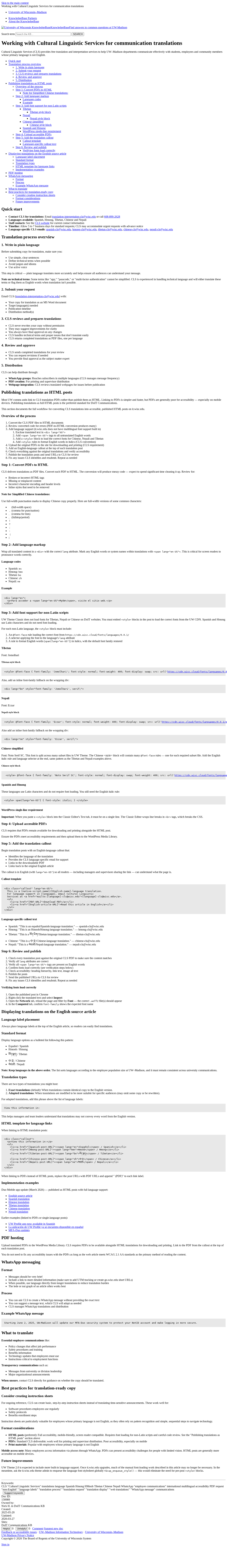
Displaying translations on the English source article (37, 153)
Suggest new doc (53, 1528)
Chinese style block (41, 124)
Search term (8, 33)
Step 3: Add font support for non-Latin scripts (41, 105)
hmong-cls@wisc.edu (84, 229)
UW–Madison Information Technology (61, 1532)
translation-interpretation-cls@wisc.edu (74, 216)
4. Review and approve (29, 76)
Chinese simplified (33, 121)
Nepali (26, 115)
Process (20, 182)
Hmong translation (19, 1202)
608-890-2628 (112, 216)
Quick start (15, 60)
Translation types (25, 163)
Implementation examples (30, 169)
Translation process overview (25, 64)
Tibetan (27, 108)
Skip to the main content (15, 2)
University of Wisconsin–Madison (104, 1532)
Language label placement (30, 156)
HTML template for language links (35, 166)
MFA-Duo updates (19, 1230)
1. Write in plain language (30, 67)
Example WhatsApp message (32, 185)
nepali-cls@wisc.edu (161, 229)
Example (28, 102)
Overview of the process (29, 86)
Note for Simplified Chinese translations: (45, 92)
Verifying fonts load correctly (39, 150)
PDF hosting (16, 172)
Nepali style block (40, 118)
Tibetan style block (40, 112)
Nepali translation (18, 1211)
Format (20, 179)
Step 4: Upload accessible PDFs (33, 134)
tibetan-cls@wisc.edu (110, 229)
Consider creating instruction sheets (35, 195)
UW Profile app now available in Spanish (32, 1223)
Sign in (5, 1544)
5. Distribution (24, 80)
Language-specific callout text (39, 144)
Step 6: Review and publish (31, 147)
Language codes (32, 99)
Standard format (25, 160)
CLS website (42, 223)
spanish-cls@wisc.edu (58, 229)
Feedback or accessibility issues (19, 1532)
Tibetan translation (19, 1205)
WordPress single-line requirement (42, 131)
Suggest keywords (13, 1493)
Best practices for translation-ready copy (31, 191)
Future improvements (27, 201)
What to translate (18, 188)
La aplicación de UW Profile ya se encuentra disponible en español (46, 1226)
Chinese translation (19, 1208)
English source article (20, 1195)
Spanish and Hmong (34, 128)
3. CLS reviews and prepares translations (38, 73)
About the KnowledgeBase (24, 21)
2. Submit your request (28, 70)
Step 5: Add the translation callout (34, 137)
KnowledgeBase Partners (23, 18)
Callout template (32, 140)
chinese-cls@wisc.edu (135, 229)
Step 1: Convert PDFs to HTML (34, 89)
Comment (37, 1528)
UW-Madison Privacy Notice (17, 1535)
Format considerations (28, 198)
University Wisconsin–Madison (28, 12)
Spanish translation (19, 1198)
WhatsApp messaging (21, 175)
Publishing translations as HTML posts (30, 83)
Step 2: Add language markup (32, 96)
